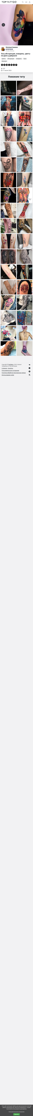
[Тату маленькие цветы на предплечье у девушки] (8, 272)
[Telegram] (7, 65)
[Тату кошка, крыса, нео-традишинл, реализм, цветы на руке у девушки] (24, 272)
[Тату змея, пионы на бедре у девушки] (8, 302)
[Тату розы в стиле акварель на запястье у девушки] (24, 118)
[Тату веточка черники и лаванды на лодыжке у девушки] (24, 241)
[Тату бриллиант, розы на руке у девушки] (24, 210)
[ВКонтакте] (2, 65)
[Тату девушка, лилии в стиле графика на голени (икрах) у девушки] (8, 226)
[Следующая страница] (29, 25)
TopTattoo (10, 364)
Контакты (10, 368)
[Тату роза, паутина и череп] (8, 348)
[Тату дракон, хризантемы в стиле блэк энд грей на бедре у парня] (8, 103)
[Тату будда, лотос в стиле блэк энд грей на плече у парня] (8, 256)
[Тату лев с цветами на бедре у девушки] (8, 134)
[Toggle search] (23, 2)
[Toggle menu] (26, 2)
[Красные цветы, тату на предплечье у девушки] (8, 241)
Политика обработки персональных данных (14, 373)
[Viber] (11, 65)
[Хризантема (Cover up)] (24, 318)
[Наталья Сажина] (3, 49)
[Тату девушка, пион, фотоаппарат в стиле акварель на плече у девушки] (24, 195)
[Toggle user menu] (29, 2)
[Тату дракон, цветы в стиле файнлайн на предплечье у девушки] (8, 287)
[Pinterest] (16, 65)
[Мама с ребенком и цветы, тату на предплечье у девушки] (24, 88)
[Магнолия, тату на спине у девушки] (24, 333)
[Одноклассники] (4, 65)
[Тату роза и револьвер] (8, 180)
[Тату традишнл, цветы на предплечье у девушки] (24, 164)
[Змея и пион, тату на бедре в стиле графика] (8, 164)
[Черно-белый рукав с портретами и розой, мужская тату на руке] (24, 302)
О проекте (4, 368)
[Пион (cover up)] (24, 348)
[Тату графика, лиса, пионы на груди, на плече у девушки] (8, 318)
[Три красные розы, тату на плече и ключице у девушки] (8, 333)
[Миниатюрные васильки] (24, 134)
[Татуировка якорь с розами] (24, 287)
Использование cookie (8, 375)
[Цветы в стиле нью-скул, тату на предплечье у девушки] (8, 118)
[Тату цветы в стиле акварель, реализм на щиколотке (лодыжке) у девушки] (24, 180)
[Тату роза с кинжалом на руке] (24, 149)
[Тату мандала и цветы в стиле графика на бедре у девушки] (24, 256)
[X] (9, 65)
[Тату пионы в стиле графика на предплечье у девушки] (8, 210)
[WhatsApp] (14, 65)
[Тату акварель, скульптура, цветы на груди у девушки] (24, 103)
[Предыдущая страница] (3, 25)
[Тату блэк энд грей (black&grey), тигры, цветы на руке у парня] (8, 88)
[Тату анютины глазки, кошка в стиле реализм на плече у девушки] (8, 195)
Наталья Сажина (12, 47)
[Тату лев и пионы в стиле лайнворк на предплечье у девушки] (8, 149)
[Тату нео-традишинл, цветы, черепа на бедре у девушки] (24, 226)
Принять (16, 1114)
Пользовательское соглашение (10, 370)
